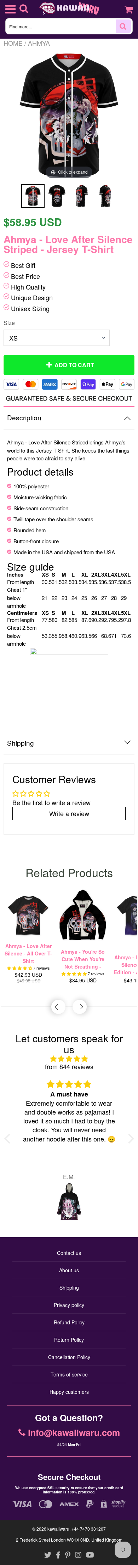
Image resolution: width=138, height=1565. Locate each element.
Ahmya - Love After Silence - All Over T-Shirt (28, 953)
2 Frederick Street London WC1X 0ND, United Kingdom (69, 1540)
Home (13, 42)
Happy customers (69, 1391)
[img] (69, 1059)
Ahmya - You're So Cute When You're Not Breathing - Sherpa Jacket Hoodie (83, 959)
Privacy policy (69, 1304)
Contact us (69, 1252)
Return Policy (69, 1339)
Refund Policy (69, 1322)
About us (69, 1270)
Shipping (69, 1287)
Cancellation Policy (69, 1357)
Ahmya (39, 42)
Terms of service (69, 1374)
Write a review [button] (69, 813)
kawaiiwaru (58, 1529)
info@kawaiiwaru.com (74, 1433)
